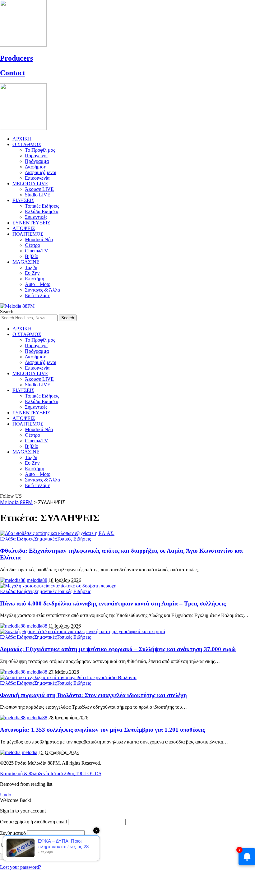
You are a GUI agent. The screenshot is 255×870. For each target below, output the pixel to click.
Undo (5, 794)
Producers (16, 58)
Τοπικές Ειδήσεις (74, 538)
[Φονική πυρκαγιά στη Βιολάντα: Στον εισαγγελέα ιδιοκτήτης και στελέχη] (68, 677)
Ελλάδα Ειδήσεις (17, 538)
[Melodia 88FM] (17, 306)
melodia (29, 752)
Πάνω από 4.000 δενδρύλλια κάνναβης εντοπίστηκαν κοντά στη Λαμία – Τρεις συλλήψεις (113, 603)
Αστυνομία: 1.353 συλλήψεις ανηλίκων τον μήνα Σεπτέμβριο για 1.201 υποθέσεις (102, 729)
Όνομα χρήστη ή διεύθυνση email (33, 821)
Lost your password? (20, 867)
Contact (12, 73)
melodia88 (37, 580)
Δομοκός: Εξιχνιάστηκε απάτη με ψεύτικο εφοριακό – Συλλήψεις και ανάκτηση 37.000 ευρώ (118, 649)
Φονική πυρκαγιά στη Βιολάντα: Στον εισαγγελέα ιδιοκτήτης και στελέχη (93, 695)
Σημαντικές (45, 538)
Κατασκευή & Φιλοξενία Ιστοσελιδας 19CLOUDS (50, 773)
